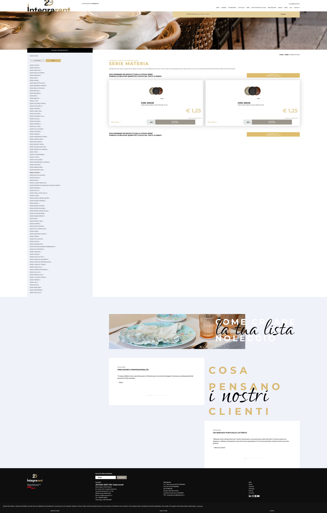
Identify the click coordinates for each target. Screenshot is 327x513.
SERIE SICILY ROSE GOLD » (38, 228)
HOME (217, 7)
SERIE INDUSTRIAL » (36, 141)
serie (53, 60)
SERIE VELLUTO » (35, 272)
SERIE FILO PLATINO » (37, 129)
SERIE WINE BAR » (36, 287)
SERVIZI (280, 7)
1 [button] (148, 395)
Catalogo (241, 7)
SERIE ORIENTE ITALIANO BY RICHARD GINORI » (45, 185)
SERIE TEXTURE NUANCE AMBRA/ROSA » (43, 246)
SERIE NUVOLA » (35, 177)
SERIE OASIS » (34, 180)
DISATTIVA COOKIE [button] (55, 510)
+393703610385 (107, 499)
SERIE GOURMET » (35, 131)
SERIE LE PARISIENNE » (37, 154)
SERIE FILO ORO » (35, 126)
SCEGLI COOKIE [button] (163, 510)
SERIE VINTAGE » (35, 280)
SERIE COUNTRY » (35, 113)
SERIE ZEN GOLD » (36, 292)
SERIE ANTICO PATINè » (37, 73)
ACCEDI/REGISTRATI (294, 4)
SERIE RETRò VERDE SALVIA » (39, 211)
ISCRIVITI (122, 477)
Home (250, 484)
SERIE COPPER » (35, 108)
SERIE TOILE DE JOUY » (37, 257)
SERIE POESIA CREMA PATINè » (40, 198)
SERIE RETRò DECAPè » (37, 206)
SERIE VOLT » (34, 282)
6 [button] (160, 395)
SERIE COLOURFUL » (36, 106)
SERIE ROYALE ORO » (36, 221)
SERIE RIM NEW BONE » (37, 213)
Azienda (223, 7)
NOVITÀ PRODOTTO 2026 (259, 7)
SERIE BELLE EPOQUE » (37, 88)
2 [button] (150, 395)
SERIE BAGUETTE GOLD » (38, 83)
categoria (37, 60)
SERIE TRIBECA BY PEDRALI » (39, 269)
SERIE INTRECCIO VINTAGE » (39, 149)
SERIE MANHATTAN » (36, 167)
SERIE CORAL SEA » (36, 111)
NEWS (286, 7)
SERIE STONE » (34, 236)
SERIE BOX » (34, 96)
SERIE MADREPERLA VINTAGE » (40, 162)
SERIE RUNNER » (35, 223)
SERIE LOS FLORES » (36, 159)
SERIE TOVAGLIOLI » (36, 267)
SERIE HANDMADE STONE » (38, 136)
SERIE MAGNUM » (35, 164)
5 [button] (158, 395)
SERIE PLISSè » (34, 195)
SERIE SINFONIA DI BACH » (38, 234)
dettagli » (116, 122)
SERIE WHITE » (34, 285)
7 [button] (163, 395)
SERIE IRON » (34, 152)
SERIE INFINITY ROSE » (37, 144)
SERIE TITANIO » (35, 254)
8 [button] (165, 395)
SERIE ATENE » (34, 80)
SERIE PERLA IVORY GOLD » (39, 193)
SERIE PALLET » (35, 190)
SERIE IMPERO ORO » (37, 139)
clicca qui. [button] (200, 506)
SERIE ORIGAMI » (35, 188)
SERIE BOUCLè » (35, 90)
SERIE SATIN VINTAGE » (37, 226)
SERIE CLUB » (34, 101)
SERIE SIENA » (34, 231)
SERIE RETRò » (34, 203)
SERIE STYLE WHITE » (36, 239)
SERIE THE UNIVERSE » (37, 249)
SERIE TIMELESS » (35, 251)
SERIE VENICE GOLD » (37, 274)
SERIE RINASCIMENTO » (37, 216)
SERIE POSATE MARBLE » (38, 200)
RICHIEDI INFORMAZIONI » (60, 50)
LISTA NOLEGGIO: (90, 3)
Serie (248, 7)
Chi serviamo (232, 7)
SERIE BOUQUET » (35, 93)
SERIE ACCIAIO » (35, 67)
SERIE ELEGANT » (35, 121)
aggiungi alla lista (175, 122)
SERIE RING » (34, 218)
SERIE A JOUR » (35, 65)
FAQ (291, 7)
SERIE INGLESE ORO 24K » (38, 147)
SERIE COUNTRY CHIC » (37, 116)
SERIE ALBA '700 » (35, 70)
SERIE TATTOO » (35, 241)
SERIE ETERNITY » (35, 124)
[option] (157, 378)
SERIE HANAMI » (35, 134)
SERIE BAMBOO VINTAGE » (38, 85)
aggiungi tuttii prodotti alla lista (273, 75)
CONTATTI (297, 7)
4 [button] (155, 395)
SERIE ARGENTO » (35, 75)
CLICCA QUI (221, 347)
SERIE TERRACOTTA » (36, 244)
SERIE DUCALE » (35, 119)
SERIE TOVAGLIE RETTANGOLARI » (41, 262)
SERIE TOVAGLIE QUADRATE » (39, 259)
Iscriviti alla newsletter (103, 473)
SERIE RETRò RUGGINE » (38, 208)
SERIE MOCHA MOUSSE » (38, 175)
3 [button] (153, 395)
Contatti (251, 493)
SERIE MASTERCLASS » (37, 170)
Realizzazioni (272, 7)
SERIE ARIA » (34, 78)
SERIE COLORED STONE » (38, 103)
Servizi (251, 491)
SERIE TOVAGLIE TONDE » (38, 264)
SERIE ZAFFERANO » (36, 290)
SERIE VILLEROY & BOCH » (38, 277)
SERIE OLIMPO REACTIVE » (38, 183)
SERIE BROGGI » (35, 98)
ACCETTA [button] (272, 510)
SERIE (286, 54)
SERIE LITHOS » (35, 157)
